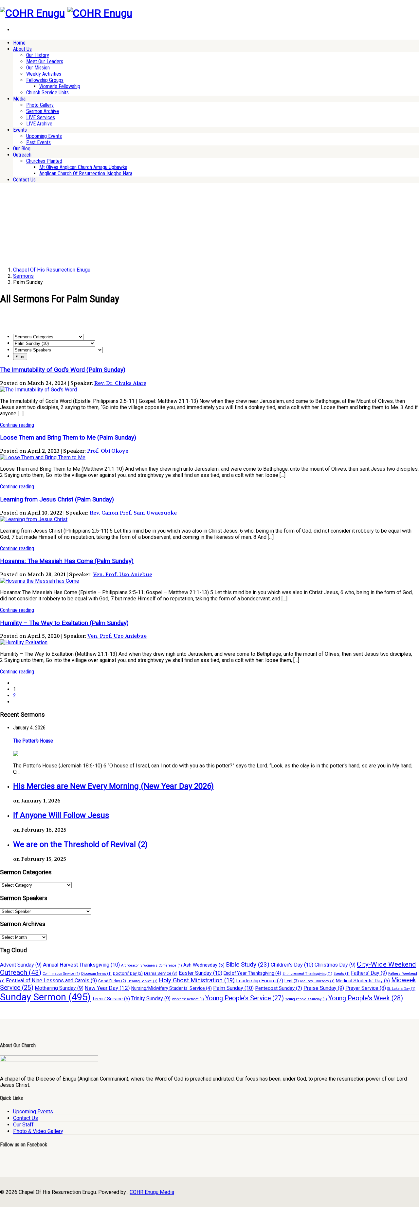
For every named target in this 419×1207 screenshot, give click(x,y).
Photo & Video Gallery (38, 1131)
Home (19, 43)
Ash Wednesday (204, 965)
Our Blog (21, 148)
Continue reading (17, 425)
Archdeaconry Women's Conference (151, 965)
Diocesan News (96, 973)
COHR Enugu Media (152, 1192)
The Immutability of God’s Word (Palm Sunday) (62, 369)
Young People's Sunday (306, 999)
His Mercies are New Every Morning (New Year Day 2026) (113, 786)
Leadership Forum (259, 981)
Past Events (38, 142)
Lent (291, 980)
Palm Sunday (233, 988)
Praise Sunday (323, 988)
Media (19, 99)
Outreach (22, 155)
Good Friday (112, 981)
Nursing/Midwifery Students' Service (171, 988)
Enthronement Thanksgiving (307, 973)
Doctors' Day (128, 973)
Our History (37, 55)
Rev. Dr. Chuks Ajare (120, 383)
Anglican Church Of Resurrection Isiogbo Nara (85, 173)
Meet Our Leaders (44, 61)
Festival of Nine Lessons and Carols (51, 980)
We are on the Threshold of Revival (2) (80, 844)
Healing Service (142, 981)
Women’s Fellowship (59, 86)
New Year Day (107, 988)
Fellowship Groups (45, 80)
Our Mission (38, 68)
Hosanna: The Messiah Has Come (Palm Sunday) (67, 561)
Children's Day (292, 965)
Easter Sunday (200, 973)
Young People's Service (244, 998)
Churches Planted (44, 161)
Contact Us (24, 180)
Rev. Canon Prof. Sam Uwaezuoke (133, 512)
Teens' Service (111, 999)
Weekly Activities (43, 74)
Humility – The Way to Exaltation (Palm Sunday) (64, 623)
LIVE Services (40, 117)
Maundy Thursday (317, 981)
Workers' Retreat (188, 999)
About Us (22, 49)
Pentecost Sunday (278, 988)
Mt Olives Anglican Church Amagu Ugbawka (83, 167)
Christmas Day (335, 965)
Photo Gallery (40, 105)
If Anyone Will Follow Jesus (61, 815)
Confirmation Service (61, 973)
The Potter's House (33, 741)
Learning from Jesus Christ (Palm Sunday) (57, 499)
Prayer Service (365, 988)
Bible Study (247, 964)
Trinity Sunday (151, 998)
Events (20, 130)
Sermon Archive (42, 111)
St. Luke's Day (401, 989)
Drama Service (160, 973)
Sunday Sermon (45, 997)
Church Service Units (47, 92)
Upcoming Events (44, 136)
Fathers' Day (369, 973)
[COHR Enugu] (32, 13)
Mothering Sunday (59, 988)
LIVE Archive (39, 124)
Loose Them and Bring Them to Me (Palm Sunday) (68, 437)
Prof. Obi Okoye (107, 450)
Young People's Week (365, 998)
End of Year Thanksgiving (252, 973)
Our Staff (23, 1125)
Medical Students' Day (363, 981)
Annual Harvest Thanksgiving (81, 965)
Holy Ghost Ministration (197, 980)
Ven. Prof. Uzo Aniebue (122, 574)
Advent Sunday (21, 965)
